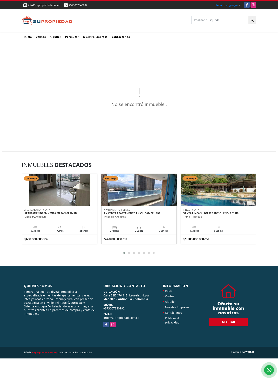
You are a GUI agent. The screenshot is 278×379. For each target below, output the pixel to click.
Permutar (72, 37)
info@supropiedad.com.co (121, 318)
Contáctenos (121, 37)
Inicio (28, 37)
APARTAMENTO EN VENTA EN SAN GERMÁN (50, 213)
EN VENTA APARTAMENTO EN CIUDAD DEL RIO (132, 213)
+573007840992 (78, 5)
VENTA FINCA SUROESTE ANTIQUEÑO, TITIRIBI (211, 213)
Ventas (41, 37)
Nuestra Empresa (95, 37)
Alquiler (55, 37)
